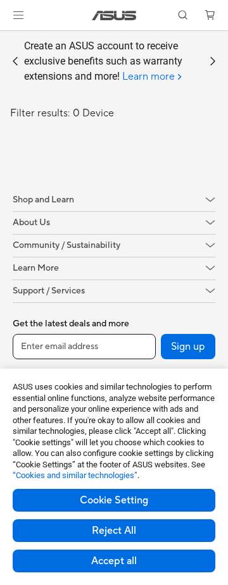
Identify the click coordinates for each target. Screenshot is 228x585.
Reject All (114, 530)
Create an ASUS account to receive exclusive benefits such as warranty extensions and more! (103, 61)
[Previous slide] (15, 61)
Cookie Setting (114, 500)
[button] (18, 15)
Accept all (114, 561)
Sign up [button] (188, 346)
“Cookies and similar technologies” (75, 475)
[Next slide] (212, 61)
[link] (114, 15)
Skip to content (7, 39)
